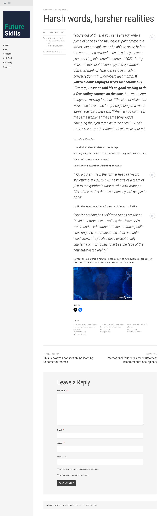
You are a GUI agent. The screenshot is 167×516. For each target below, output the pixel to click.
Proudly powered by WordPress (61, 505)
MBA (61, 46)
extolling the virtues (119, 221)
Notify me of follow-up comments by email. (79, 469)
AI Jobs (49, 32)
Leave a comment (54, 51)
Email (60, 443)
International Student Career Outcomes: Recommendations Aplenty (132, 360)
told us (106, 180)
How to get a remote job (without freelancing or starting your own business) (85, 326)
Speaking (7, 53)
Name (60, 430)
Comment (62, 390)
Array (95, 505)
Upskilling (7, 62)
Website (61, 456)
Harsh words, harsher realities (98, 18)
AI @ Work (7, 58)
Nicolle (65, 9)
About (6, 45)
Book (5, 49)
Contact (6, 67)
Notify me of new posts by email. (74, 475)
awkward (50, 38)
